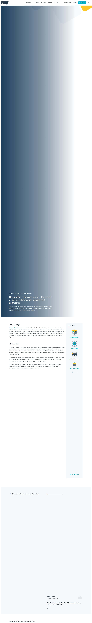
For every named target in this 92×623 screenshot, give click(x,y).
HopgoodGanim (13, 328)
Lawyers (19, 328)
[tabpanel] (46, 550)
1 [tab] (47, 608)
